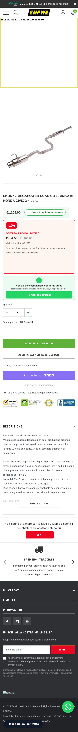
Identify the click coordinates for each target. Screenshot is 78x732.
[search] (16, 13)
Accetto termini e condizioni (22, 365)
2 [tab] (41, 175)
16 (8, 392)
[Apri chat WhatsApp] (68, 707)
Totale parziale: (11, 322)
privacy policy (15, 664)
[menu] (6, 13)
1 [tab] (37, 175)
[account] (63, 12)
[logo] (39, 12)
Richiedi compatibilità (39, 294)
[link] (7, 621)
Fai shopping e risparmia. (44, 4)
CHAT (39, 535)
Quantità (8, 304)
